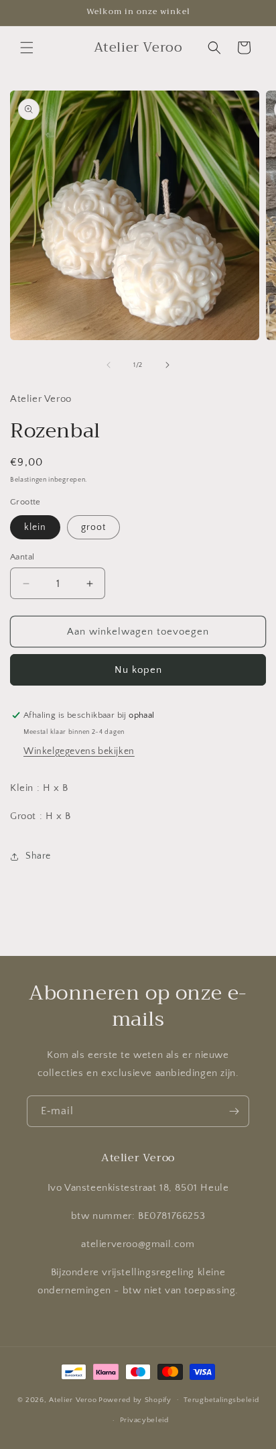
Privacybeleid (144, 1420)
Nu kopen (138, 670)
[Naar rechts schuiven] (167, 365)
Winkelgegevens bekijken (79, 751)
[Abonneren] (234, 1111)
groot (93, 527)
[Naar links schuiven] (108, 365)
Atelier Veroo (72, 1399)
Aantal (22, 556)
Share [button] (38, 856)
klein (35, 527)
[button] (27, 47)
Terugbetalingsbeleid (221, 1400)
